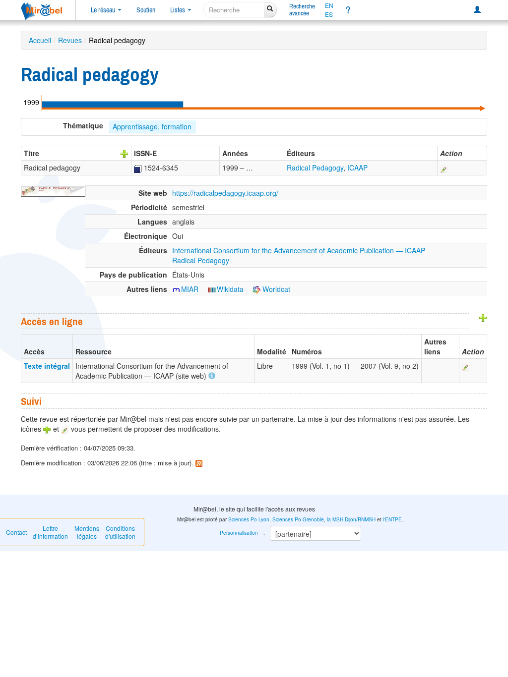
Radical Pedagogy (315, 167)
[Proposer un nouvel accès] (483, 317)
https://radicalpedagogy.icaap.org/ (225, 193)
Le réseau (104, 10)
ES (329, 14)
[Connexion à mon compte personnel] (477, 10)
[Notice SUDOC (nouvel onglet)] (138, 167)
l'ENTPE (392, 519)
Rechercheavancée (302, 9)
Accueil (40, 40)
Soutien (145, 10)
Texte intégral (47, 366)
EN (329, 5)
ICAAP (357, 167)
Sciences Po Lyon (248, 519)
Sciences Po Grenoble (298, 519)
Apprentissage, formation (152, 126)
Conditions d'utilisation (120, 532)
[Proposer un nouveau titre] (124, 153)
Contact (16, 532)
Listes (178, 10)
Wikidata (230, 289)
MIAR (189, 289)
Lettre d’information (50, 532)
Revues (70, 40)
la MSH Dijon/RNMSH (351, 519)
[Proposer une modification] (444, 167)
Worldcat (275, 289)
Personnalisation (239, 532)
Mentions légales (86, 532)
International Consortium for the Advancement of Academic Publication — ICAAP (298, 250)
